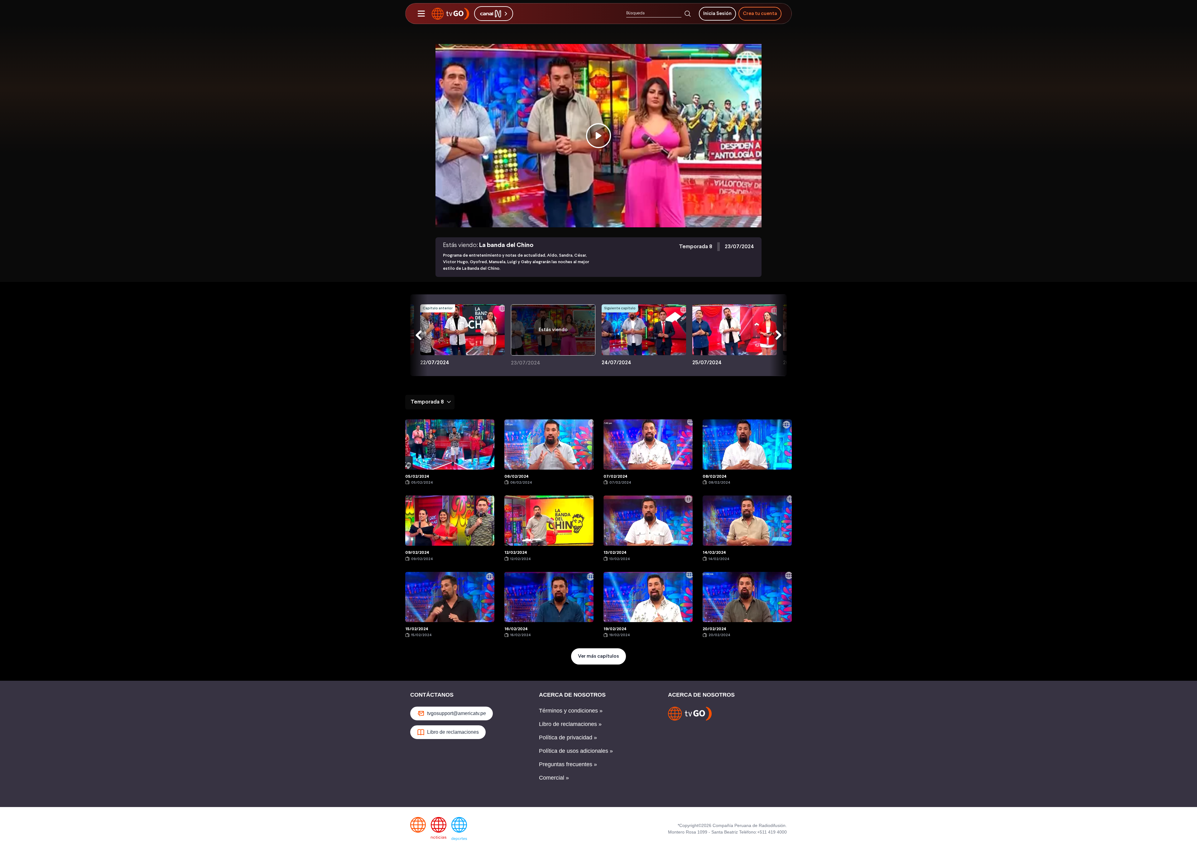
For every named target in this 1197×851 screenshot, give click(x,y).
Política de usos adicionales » (576, 751)
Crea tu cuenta (760, 13)
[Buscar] (687, 13)
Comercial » (554, 778)
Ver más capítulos (598, 656)
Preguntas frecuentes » (568, 764)
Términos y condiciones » (571, 711)
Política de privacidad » (568, 737)
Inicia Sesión (717, 13)
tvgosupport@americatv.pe (456, 713)
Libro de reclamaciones (453, 732)
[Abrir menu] (421, 13)
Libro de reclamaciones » (570, 724)
